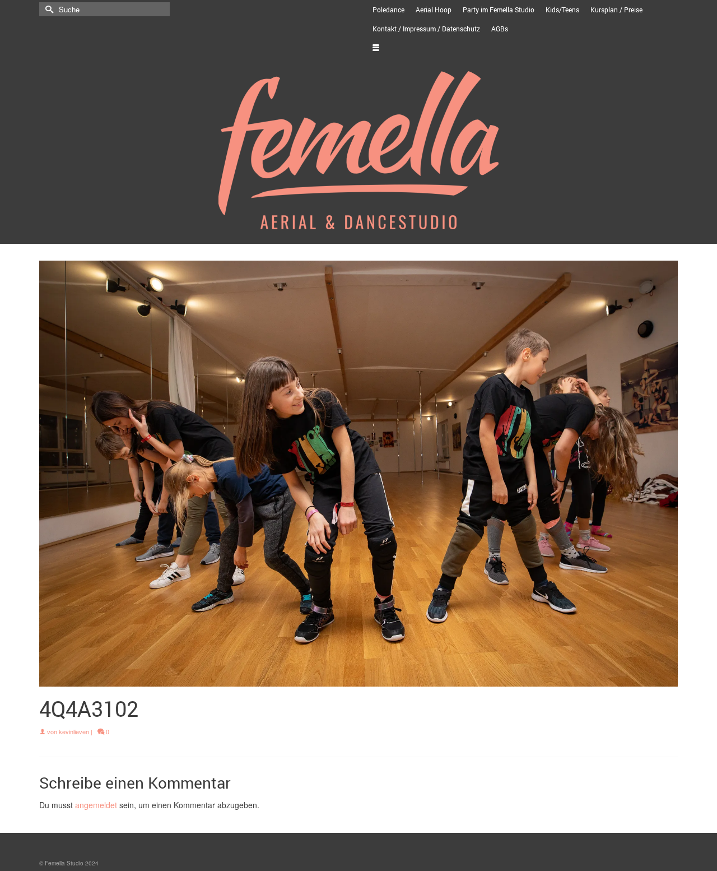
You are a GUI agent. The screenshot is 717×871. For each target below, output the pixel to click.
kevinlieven (74, 731)
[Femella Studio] (358, 150)
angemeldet (96, 804)
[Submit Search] (47, 9)
